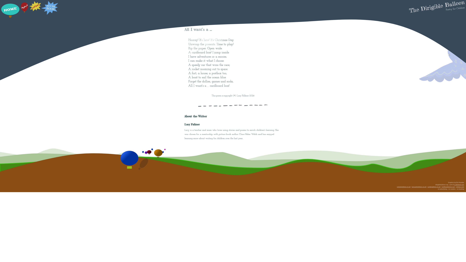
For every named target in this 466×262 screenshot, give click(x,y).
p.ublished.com (459, 185)
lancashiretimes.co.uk (419, 187)
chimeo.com (460, 187)
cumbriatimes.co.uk (434, 187)
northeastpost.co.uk (448, 187)
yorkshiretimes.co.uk (403, 187)
